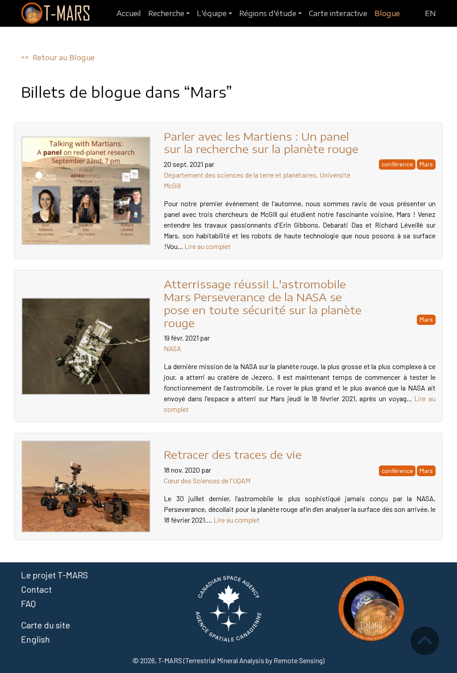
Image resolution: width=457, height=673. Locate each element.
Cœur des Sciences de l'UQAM (207, 480)
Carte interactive (338, 13)
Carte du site (45, 624)
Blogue (387, 13)
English (35, 639)
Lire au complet (207, 246)
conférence (397, 164)
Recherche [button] (166, 13)
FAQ (28, 603)
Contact (36, 589)
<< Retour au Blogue (58, 57)
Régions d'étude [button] (267, 13)
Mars (426, 164)
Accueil (128, 13)
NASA (172, 348)
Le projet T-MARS (54, 574)
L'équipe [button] (212, 13)
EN (430, 13)
